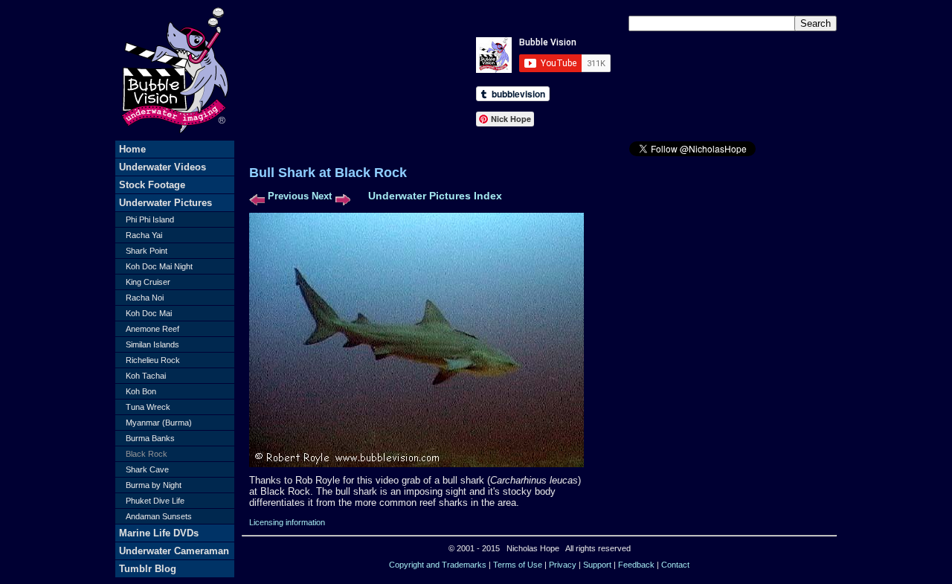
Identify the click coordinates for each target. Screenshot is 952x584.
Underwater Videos (162, 167)
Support (597, 564)
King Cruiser (148, 281)
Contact (675, 564)
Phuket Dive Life (155, 500)
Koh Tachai (146, 375)
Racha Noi (145, 297)
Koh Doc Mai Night (159, 266)
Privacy (562, 564)
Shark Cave (147, 469)
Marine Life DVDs (159, 533)
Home (132, 149)
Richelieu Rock (153, 360)
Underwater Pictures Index (435, 196)
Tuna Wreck (148, 406)
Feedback (636, 564)
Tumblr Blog (147, 568)
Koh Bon (141, 391)
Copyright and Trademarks (437, 564)
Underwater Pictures (165, 202)
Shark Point (146, 250)
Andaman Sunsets (159, 516)
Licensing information (287, 522)
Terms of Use (517, 564)
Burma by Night (153, 485)
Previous (288, 196)
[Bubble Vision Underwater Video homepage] (174, 137)
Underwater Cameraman (174, 550)
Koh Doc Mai (149, 313)
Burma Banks (150, 438)
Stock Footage (152, 184)
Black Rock (146, 453)
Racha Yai (144, 235)
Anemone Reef (152, 328)
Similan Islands (152, 344)
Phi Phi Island (150, 219)
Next (322, 196)
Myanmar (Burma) (159, 422)
